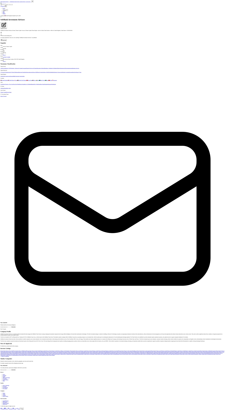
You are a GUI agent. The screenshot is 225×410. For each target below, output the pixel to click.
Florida (5, 88)
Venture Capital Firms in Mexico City (58, 350)
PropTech (74, 72)
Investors (4, 375)
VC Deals (5, 378)
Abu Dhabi (17, 84)
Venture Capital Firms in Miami (24, 352)
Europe (11, 76)
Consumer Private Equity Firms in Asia (140, 354)
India (23, 76)
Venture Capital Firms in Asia (86, 354)
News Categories (6, 385)
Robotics (55, 72)
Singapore (54, 80)
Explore (4, 10)
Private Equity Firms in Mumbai (206, 350)
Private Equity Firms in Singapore (90, 353)
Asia (9, 76)
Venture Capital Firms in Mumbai (78, 353)
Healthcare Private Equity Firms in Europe (23, 353)
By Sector (5, 386)
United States (11, 80)
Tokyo (14, 84)
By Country (5, 388)
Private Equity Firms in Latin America (125, 350)
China (50, 80)
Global (1, 76)
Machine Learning (65, 72)
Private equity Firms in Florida (130, 352)
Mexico (34, 80)
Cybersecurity (59, 72)
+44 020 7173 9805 (6, 57)
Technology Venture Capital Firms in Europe (202, 354)
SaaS (25, 72)
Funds (4, 376)
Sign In (3, 6)
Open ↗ (4, 55)
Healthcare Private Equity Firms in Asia (22, 355)
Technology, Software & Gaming (16, 68)
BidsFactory (5, 404)
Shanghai (46, 84)
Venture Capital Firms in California (143, 353)
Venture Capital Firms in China (62, 354)
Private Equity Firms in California (12, 352)
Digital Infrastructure (61, 68)
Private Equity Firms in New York (6, 350)
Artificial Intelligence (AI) (5, 68)
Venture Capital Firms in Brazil (100, 352)
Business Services (75, 68)
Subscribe (13, 369)
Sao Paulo (42, 84)
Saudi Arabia (42, 80)
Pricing (4, 13)
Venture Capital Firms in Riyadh (142, 352)
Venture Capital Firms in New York (98, 354)
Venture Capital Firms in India (179, 350)
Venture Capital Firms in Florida (154, 354)
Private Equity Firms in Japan (131, 353)
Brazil (47, 80)
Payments (71, 72)
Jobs (3, 11)
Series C (2, 96)
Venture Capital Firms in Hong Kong (37, 353)
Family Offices (5, 379)
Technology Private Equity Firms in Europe (199, 353)
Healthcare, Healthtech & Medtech (50, 68)
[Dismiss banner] (32, 1)
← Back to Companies (4, 356)
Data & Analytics (40, 72)
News (4, 374)
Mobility (52, 72)
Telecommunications (68, 68)
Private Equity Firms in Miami (49, 355)
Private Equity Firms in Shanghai (74, 354)
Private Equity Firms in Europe (110, 354)
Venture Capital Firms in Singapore (98, 350)
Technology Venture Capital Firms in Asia (52, 353)
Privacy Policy (5, 396)
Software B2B (34, 72)
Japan (15, 80)
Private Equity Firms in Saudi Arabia (33, 350)
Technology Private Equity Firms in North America (184, 354)
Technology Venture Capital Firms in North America (185, 352)
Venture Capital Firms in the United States (157, 353)
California (2, 88)
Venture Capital (3, 92)
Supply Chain (78, 72)
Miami (30, 84)
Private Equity (8, 92)
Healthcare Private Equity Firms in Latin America (142, 350)
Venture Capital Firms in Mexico (66, 353)
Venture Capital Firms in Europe (86, 350)
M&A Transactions (6, 377)
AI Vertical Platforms (14, 72)
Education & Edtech (40, 68)
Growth (5, 96)
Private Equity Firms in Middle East (19, 350)
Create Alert (4, 40)
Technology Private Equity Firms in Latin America (52, 352)
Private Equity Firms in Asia (156, 350)
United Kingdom (4, 80)
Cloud (23, 72)
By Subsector (5, 387)
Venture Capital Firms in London (9, 355)
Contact (4, 395)
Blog (4, 12)
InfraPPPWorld (5, 400)
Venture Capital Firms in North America (192, 350)
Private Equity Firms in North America (184, 353)
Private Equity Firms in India (89, 352)
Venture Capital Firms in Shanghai (167, 350)
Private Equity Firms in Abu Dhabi (36, 352)
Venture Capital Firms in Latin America (49, 354)
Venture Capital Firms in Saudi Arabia (36, 355)
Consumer (24, 68)
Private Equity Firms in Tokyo (9, 353)
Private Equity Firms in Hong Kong (119, 353)
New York (36, 84)
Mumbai (32, 84)
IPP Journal (5, 402)
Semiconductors (29, 72)
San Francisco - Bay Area (8, 84)
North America (5, 76)
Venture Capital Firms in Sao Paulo (111, 350)
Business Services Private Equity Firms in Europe (33, 354)
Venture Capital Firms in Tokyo (46, 350)
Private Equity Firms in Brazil (200, 352)
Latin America (20, 76)
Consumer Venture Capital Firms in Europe (105, 353)
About (4, 394)
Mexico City (26, 84)
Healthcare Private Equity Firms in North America (115, 352)
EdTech (49, 72)
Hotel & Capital (6, 403)
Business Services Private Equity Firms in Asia (124, 354)
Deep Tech (46, 72)
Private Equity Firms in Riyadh (154, 352)
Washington (54, 84)
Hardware (20, 72)
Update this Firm (4, 28)
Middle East (15, 76)
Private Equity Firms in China (67, 352)
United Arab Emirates (21, 80)
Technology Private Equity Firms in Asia (73, 350)
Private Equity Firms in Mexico (78, 352)
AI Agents (2, 72)
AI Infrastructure (7, 72)
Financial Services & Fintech (31, 68)
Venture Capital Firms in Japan (171, 353)
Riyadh (39, 84)
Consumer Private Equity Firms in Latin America (15, 354)
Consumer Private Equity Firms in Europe (167, 352)
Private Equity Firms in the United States (167, 354)
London (1, 84)
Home (4, 8)
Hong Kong (29, 80)
